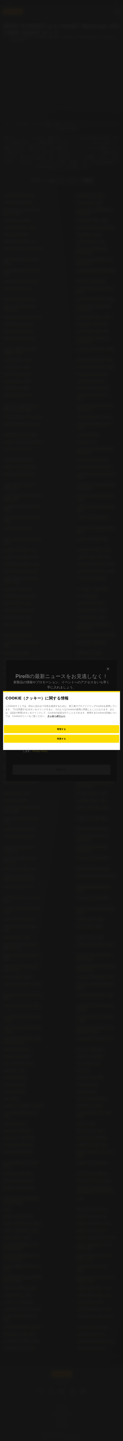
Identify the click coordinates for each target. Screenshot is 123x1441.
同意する (61, 739)
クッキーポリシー (56, 716)
